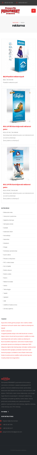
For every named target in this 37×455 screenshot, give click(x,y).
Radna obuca (7, 270)
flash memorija (27, 352)
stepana (4, 347)
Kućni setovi (7, 255)
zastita (16, 355)
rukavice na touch (7, 325)
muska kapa (28, 342)
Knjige (5, 247)
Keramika (6, 239)
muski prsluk (5, 358)
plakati (9, 334)
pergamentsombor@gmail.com (12, 432)
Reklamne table (8, 282)
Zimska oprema (8, 309)
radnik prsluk (31, 347)
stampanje (17, 347)
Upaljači (5, 297)
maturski (4, 350)
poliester (19, 350)
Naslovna (15, 22)
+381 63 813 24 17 (22, 3)
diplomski (10, 347)
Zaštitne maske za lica (10, 305)
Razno (5, 278)
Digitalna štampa (8, 220)
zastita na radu (29, 336)
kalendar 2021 (26, 344)
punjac (18, 323)
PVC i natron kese (8, 262)
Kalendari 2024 (8, 232)
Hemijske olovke (8, 224)
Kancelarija (6, 235)
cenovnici (21, 342)
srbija (13, 334)
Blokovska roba (8, 212)
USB (4, 301)
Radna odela (7, 274)
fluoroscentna (6, 342)
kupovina (4, 323)
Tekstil (5, 293)
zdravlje (24, 347)
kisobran (25, 334)
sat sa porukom (18, 336)
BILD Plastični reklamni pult (13, 77)
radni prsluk (23, 355)
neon (20, 352)
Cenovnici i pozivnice (9, 216)
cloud (11, 336)
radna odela (28, 323)
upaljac (13, 350)
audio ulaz (16, 325)
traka (3, 355)
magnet (4, 334)
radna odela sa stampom (21, 339)
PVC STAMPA (7, 266)
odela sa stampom (27, 325)
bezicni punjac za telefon (9, 352)
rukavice (9, 331)
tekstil (3, 328)
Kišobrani (6, 243)
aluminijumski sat (7, 339)
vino (22, 323)
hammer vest (26, 350)
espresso (14, 342)
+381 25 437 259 (8, 3)
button (3, 331)
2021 (8, 350)
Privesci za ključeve (9, 258)
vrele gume (11, 323)
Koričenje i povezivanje (10, 251)
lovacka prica (9, 355)
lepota (29, 355)
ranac (7, 336)
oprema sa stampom (14, 344)
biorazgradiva (14, 358)
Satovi (5, 285)
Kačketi (5, 228)
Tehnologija (7, 289)
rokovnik (18, 334)
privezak (4, 344)
